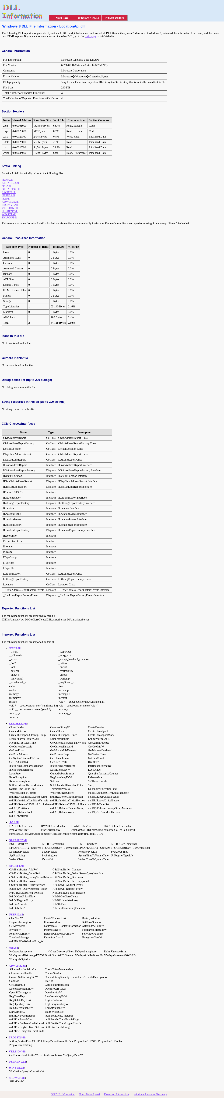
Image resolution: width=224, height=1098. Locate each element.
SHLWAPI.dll (9, 217)
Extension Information (116, 1094)
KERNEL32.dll (10, 182)
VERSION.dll (10, 208)
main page (90, 36)
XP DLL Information (63, 1094)
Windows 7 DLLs (88, 17)
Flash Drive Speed (89, 1094)
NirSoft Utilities (114, 17)
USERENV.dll (10, 211)
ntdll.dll (6, 198)
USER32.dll (8, 195)
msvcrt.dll (7, 179)
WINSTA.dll (9, 214)
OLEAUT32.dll (11, 189)
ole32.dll (6, 185)
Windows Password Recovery (150, 1094)
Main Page (62, 17)
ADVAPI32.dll (10, 201)
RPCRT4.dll (9, 192)
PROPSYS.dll (10, 204)
